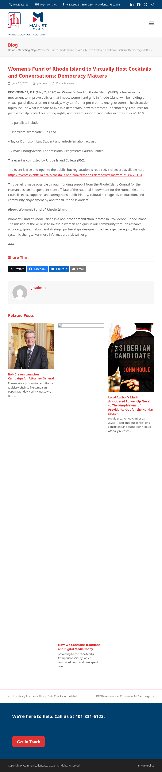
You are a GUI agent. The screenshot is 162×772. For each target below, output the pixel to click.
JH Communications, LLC (34, 765)
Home (11, 50)
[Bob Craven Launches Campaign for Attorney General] (31, 346)
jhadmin (42, 83)
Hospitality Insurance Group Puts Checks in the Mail (42, 696)
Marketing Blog (27, 50)
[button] (151, 23)
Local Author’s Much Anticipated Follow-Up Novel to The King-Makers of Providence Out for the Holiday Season (131, 405)
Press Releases (65, 83)
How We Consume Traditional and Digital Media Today (79, 647)
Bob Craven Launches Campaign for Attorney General (31, 376)
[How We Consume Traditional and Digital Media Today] (81, 481)
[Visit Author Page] (19, 292)
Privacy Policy (146, 765)
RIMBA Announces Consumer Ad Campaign (123, 696)
